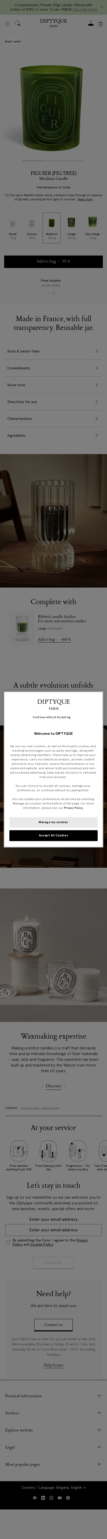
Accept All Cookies (53, 835)
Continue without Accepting (51, 717)
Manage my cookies (53, 822)
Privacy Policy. (73, 808)
